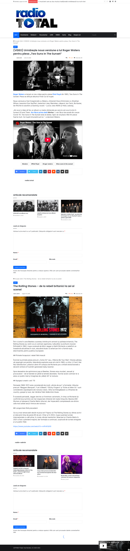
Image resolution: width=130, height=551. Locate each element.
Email (15, 259)
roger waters (48, 164)
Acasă (17, 41)
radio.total (19, 57)
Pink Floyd (57, 94)
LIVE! (51, 35)
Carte (64, 35)
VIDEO (58, 35)
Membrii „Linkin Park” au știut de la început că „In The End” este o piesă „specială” (71, 215)
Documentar (43, 35)
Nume (16, 252)
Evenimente (24, 35)
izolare (25, 164)
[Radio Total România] (36, 18)
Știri (16, 35)
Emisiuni (33, 35)
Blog (69, 35)
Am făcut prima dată (39, 112)
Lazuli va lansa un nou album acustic (46, 214)
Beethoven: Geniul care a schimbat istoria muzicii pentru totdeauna (60, 1)
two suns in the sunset (65, 164)
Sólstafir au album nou (20, 213)
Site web (52, 259)
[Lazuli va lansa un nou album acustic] (47, 205)
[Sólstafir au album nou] (23, 206)
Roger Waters (18, 94)
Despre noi (77, 35)
